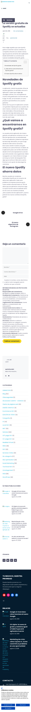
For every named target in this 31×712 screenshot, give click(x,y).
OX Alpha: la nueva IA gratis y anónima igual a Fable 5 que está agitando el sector (19, 509)
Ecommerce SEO (8, 411)
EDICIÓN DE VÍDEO (9, 415)
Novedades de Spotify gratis (13, 65)
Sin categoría (7, 456)
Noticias (9, 20)
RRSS (4, 446)
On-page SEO (7, 439)
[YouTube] (4, 595)
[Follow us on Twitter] (7, 560)
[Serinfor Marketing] (14, 3)
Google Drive (18, 213)
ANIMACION (6, 390)
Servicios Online (8, 453)
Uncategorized (8, 470)
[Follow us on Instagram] (11, 560)
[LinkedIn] (5, 375)
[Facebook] (12, 595)
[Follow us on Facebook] (4, 560)
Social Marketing (8, 463)
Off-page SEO (7, 435)
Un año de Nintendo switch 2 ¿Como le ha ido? (20, 537)
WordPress (6, 477)
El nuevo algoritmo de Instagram (13, 224)
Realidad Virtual (8, 442)
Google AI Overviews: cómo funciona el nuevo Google (20, 493)
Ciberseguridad (8, 397)
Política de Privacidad (9, 337)
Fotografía (6, 418)
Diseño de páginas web (10, 404)
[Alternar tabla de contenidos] (24, 62)
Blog (4, 394)
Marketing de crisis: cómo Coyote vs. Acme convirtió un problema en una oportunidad (19, 524)
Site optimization (8, 460)
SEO (4, 449)
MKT (4, 428)
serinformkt (13, 38)
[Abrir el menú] (4, 601)
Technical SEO (7, 467)
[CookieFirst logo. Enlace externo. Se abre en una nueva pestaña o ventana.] (2, 688)
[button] (29, 3)
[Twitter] (8, 375)
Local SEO (6, 425)
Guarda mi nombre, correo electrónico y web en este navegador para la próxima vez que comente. (16, 282)
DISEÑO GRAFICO (8, 408)
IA (3, 422)
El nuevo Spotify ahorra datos (13, 73)
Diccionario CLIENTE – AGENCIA (13, 401)
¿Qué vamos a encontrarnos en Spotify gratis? (14, 69)
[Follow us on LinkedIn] (15, 560)
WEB (4, 474)
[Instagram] (8, 595)
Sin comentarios (18, 31)
